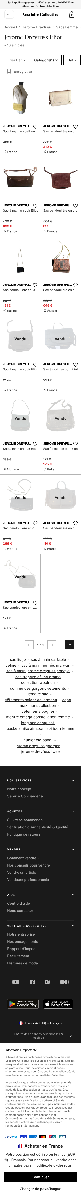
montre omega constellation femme (38, 717)
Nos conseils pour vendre (28, 865)
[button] (72, 14)
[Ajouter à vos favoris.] (35, 126)
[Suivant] (51, 644)
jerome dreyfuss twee (40, 751)
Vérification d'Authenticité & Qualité (37, 827)
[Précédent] (29, 644)
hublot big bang (37, 740)
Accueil (10, 27)
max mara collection (38, 705)
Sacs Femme (67, 27)
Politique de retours (23, 834)
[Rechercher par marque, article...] (9, 14)
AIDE (11, 895)
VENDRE (14, 850)
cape (66, 700)
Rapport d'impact (21, 948)
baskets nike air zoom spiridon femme (40, 728)
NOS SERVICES (19, 781)
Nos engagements (22, 941)
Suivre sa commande (25, 820)
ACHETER (15, 811)
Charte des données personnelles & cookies (38, 1036)
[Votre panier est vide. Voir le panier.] (72, 14)
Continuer (40, 1177)
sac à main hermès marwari (45, 665)
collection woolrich (38, 682)
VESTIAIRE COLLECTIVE (27, 926)
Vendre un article (21, 872)
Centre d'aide (18, 903)
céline (11, 665)
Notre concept (19, 789)
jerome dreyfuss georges (38, 746)
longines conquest (38, 723)
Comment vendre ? (23, 858)
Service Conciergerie (25, 796)
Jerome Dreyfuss (36, 27)
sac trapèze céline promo (38, 677)
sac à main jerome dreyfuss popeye (38, 671)
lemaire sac (38, 694)
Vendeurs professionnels (28, 879)
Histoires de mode (22, 963)
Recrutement (18, 956)
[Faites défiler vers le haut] (69, 644)
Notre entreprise (21, 934)
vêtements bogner (38, 711)
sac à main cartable (48, 659)
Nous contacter (20, 910)
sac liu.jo (18, 659)
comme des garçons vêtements (38, 688)
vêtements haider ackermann (31, 700)
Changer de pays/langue (40, 1188)
